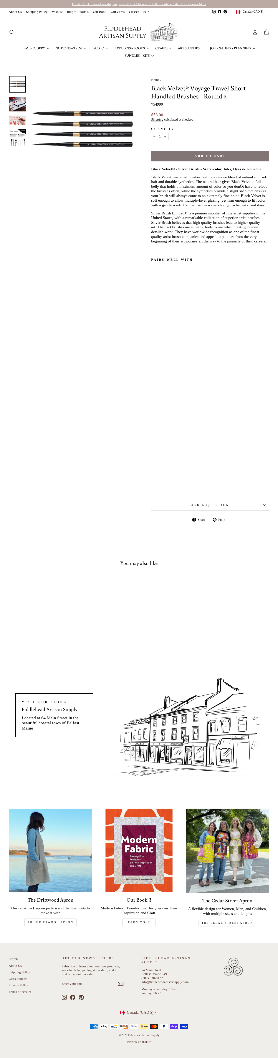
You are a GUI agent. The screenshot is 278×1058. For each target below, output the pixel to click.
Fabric (98, 48)
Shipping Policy (37, 11)
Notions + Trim (69, 48)
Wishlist (57, 11)
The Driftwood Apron (50, 922)
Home (155, 79)
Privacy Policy (18, 985)
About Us (15, 11)
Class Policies (18, 978)
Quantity (163, 129)
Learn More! (139, 922)
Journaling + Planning (231, 48)
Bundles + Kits (137, 55)
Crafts (161, 48)
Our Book (99, 11)
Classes (134, 11)
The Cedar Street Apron (227, 922)
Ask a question (210, 505)
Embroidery (34, 48)
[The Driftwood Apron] (50, 850)
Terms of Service (20, 991)
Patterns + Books (130, 48)
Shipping (157, 119)
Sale (146, 11)
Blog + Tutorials (78, 11)
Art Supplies (189, 48)
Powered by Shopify (139, 1041)
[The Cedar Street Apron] (227, 851)
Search (13, 959)
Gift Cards (118, 11)
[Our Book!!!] (139, 850)
